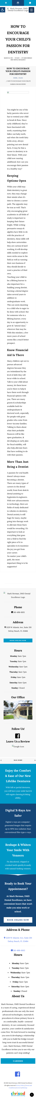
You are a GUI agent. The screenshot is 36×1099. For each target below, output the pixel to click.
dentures (26, 787)
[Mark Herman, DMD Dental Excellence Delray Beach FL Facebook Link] (17, 737)
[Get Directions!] (6, 3)
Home (15, 78)
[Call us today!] (30, 3)
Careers (18, 1061)
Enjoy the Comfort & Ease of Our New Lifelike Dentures (18, 776)
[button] (2, 9)
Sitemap (24, 1088)
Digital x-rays (11, 822)
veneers (27, 868)
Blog (18, 58)
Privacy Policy (20, 1085)
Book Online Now (18, 640)
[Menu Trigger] (31, 10)
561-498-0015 (19, 612)
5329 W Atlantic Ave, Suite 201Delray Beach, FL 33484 (18, 939)
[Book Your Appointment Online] (18, 3)
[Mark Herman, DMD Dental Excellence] (18, 13)
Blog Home (18, 760)
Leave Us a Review (18, 741)
